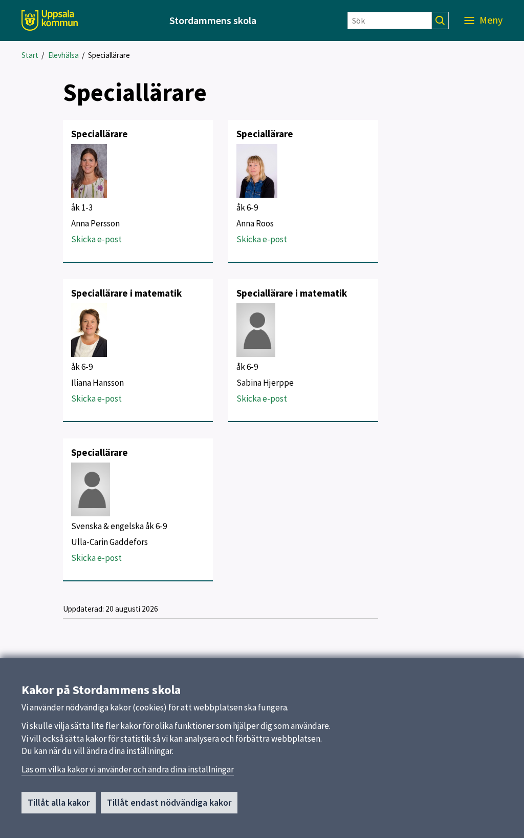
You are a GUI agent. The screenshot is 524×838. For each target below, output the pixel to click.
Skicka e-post (96, 239)
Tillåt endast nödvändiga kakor (169, 802)
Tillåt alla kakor (59, 802)
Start (29, 55)
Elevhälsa (63, 55)
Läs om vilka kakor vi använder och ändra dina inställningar (127, 769)
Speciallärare (109, 55)
